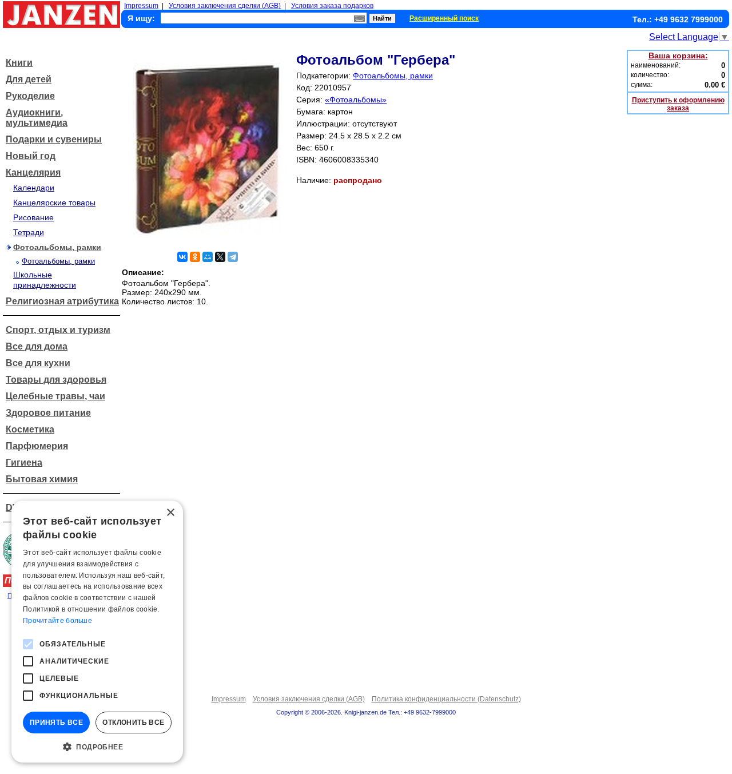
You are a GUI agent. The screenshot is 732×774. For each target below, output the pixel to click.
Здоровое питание (48, 413)
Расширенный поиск (444, 18)
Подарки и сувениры (54, 139)
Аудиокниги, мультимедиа (36, 118)
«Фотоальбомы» (356, 99)
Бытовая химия (42, 479)
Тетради (28, 232)
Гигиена (24, 462)
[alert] (97, 632)
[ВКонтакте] (182, 257)
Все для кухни (38, 363)
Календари (33, 187)
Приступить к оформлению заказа (678, 104)
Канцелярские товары (54, 202)
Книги (19, 63)
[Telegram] (233, 257)
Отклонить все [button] (133, 723)
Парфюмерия (37, 446)
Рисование (33, 217)
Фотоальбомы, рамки (57, 247)
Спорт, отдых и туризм (58, 330)
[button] (97, 746)
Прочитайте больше (57, 621)
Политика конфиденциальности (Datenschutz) (446, 699)
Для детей (28, 79)
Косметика (30, 429)
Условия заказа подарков (332, 6)
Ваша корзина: (678, 55)
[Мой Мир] (207, 257)
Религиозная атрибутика (62, 301)
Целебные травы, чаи (55, 396)
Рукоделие (30, 96)
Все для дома (36, 346)
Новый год (30, 156)
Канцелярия (33, 172)
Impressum (141, 6)
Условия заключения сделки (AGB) (225, 6)
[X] (220, 257)
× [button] (170, 513)
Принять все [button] (56, 723)
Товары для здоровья (56, 379)
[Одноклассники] (195, 257)
